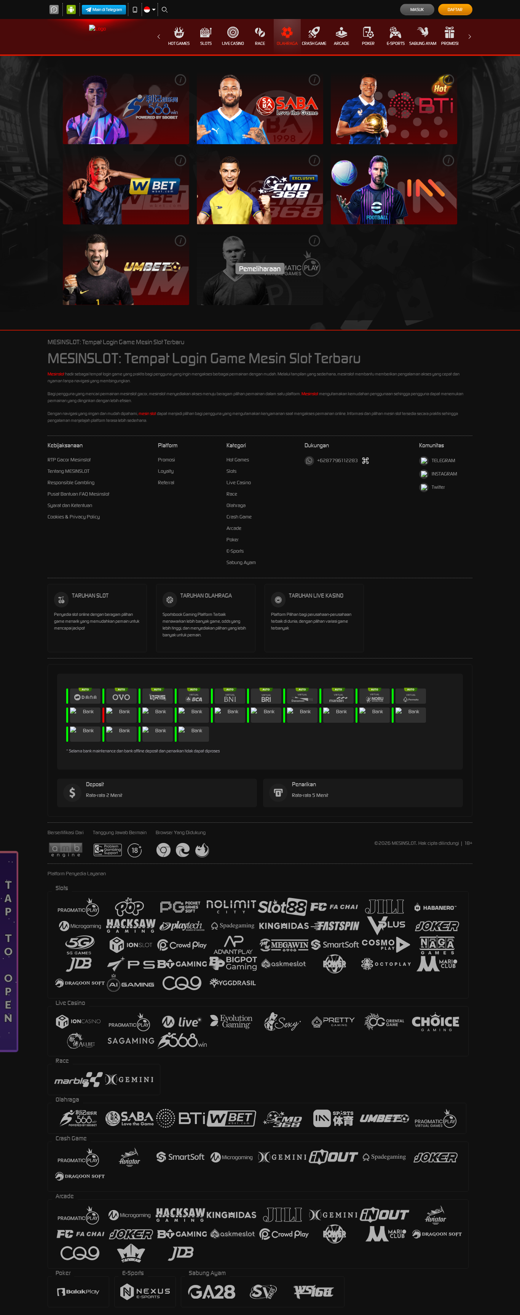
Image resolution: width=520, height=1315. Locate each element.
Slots (206, 43)
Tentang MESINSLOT (68, 471)
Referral (166, 482)
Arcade (341, 43)
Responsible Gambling (71, 482)
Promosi (449, 43)
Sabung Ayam (422, 43)
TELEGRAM (443, 460)
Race (260, 43)
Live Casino (233, 43)
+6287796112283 (337, 460)
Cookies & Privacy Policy (74, 517)
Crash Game (314, 43)
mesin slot (147, 413)
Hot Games (179, 43)
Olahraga (287, 43)
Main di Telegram (107, 9)
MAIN (126, 107)
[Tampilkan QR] (365, 461)
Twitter (438, 487)
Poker (368, 43)
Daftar (455, 9)
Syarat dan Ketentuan (70, 505)
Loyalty (166, 471)
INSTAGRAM (444, 474)
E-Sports (396, 43)
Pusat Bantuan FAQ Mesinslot (78, 494)
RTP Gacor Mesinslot (69, 459)
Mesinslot (56, 374)
